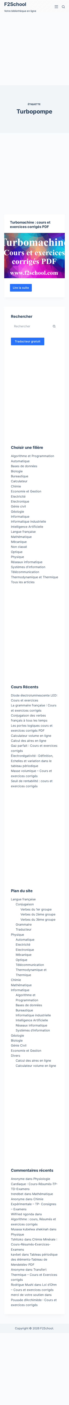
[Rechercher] (63, 6)
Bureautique (19, 476)
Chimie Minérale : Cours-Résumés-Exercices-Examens (34, 1244)
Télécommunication (25, 572)
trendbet (17, 1194)
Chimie (16, 486)
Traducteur (23, 929)
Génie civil (18, 506)
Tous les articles (22, 582)
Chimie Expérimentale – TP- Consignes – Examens (33, 1204)
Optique (16, 552)
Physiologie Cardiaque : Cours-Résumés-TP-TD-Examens (34, 1184)
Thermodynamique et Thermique (34, 577)
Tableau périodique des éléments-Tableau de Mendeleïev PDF (34, 1259)
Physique (17, 557)
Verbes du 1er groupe (36, 909)
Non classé (19, 547)
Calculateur (19, 481)
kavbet (16, 1254)
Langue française (23, 531)
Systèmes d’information (33, 1030)
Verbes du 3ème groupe (38, 919)
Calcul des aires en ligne (28, 741)
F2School (15, 4)
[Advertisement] (34, 49)
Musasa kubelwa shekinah (29, 1229)
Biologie (17, 471)
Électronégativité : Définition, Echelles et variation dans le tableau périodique (32, 761)
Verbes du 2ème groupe (38, 914)
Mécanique (19, 542)
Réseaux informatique (26, 562)
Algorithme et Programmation (32, 456)
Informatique (20, 516)
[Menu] (56, 6)
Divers (15, 1055)
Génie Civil (18, 1045)
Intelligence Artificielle (27, 527)
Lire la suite (22, 289)
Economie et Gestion (26, 491)
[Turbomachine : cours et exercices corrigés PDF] (34, 255)
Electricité (18, 496)
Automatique (20, 461)
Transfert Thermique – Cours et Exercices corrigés (34, 1275)
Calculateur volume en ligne (31, 736)
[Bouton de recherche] (54, 326)
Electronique (20, 501)
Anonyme (18, 1199)
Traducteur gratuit (27, 341)
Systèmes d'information (28, 567)
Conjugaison (25, 904)
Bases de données (24, 466)
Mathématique (21, 537)
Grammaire (24, 924)
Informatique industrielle (28, 521)
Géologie (17, 511)
